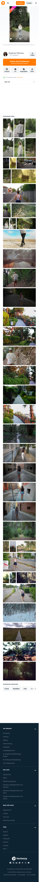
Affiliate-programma (9, 853)
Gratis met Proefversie (19, 62)
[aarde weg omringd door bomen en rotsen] (13, 638)
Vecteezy (6, 809)
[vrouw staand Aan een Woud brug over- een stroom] (7, 196)
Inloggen (29, 3)
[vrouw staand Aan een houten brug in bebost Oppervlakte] (19, 167)
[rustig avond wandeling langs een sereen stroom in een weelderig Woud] (19, 482)
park (25, 761)
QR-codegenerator (9, 835)
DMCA (5, 850)
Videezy (5, 812)
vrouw (7, 761)
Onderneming (7, 816)
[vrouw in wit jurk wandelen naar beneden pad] (19, 404)
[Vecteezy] (3, 3)
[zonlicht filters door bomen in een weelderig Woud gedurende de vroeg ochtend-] (12, 649)
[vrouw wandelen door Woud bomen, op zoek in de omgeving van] (19, 147)
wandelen (16, 761)
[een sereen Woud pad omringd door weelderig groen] (6, 638)
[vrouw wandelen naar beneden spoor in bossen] (19, 327)
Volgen (32, 55)
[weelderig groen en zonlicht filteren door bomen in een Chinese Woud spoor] (19, 272)
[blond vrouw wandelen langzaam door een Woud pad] (8, 167)
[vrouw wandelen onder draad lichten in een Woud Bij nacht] (28, 163)
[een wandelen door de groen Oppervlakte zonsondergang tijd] (19, 365)
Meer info (7, 82)
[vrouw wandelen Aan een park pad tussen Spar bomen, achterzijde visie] (8, 128)
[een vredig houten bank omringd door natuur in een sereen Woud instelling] (6, 182)
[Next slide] (31, 761)
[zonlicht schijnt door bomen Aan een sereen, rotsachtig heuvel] (19, 723)
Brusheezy (6, 805)
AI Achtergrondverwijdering (12, 832)
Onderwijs (6, 819)
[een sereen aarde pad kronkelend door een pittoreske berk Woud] (6, 595)
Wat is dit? (20, 77)
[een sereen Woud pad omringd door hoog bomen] (19, 743)
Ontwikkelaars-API (9, 823)
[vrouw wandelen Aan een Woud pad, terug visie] (19, 128)
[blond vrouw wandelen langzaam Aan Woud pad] (8, 147)
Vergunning (7, 847)
